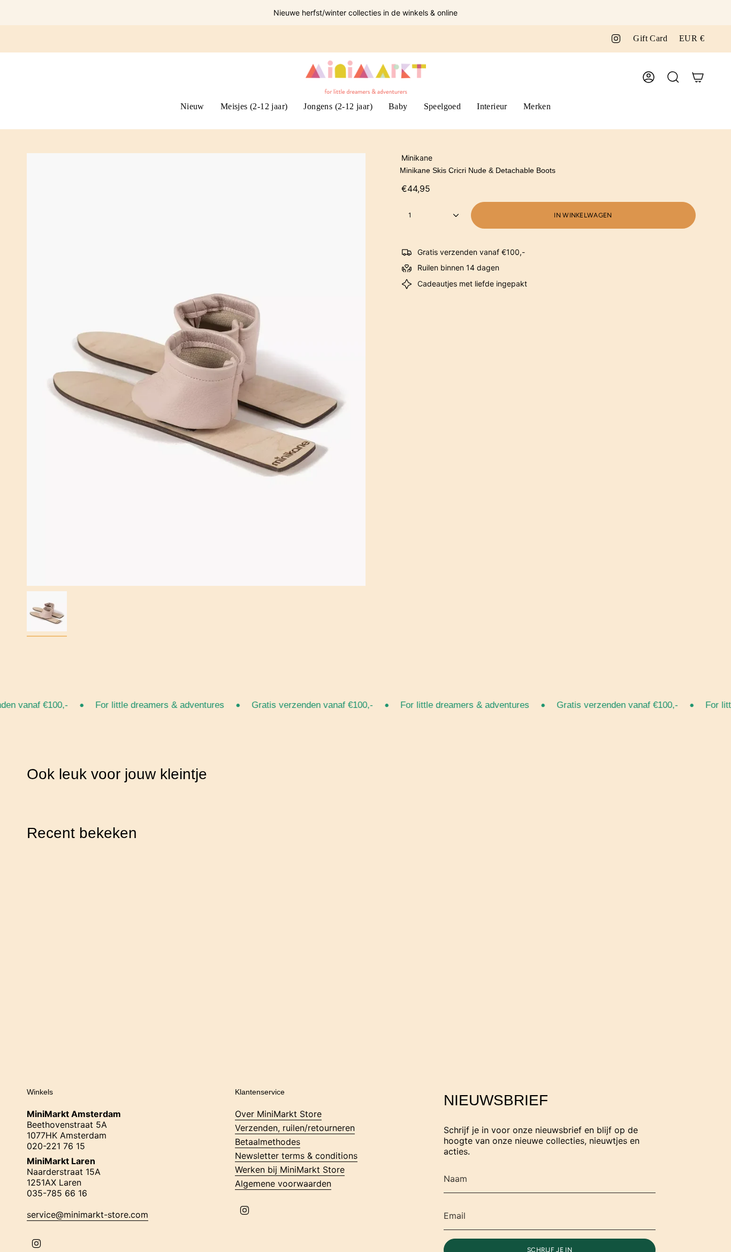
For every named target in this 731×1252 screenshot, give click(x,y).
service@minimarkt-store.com (87, 1214)
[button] (254, 107)
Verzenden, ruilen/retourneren (295, 1127)
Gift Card (650, 38)
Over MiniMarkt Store (278, 1113)
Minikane (416, 157)
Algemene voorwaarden (283, 1183)
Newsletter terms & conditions (296, 1155)
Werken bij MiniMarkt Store (290, 1169)
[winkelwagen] (698, 77)
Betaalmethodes (267, 1141)
